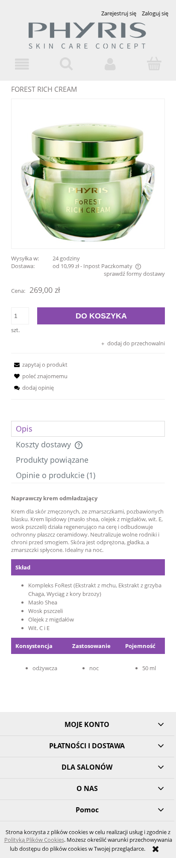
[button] (22, 64)
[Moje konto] (110, 64)
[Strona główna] (88, 39)
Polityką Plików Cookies (34, 839)
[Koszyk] (154, 63)
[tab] (88, 429)
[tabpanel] (88, 594)
